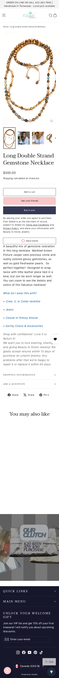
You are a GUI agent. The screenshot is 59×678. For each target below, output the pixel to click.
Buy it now (29, 210)
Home (5, 27)
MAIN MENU (14, 601)
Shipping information (19, 375)
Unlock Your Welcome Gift (27, 615)
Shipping (8, 178)
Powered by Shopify (29, 674)
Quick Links (15, 591)
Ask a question (14, 384)
